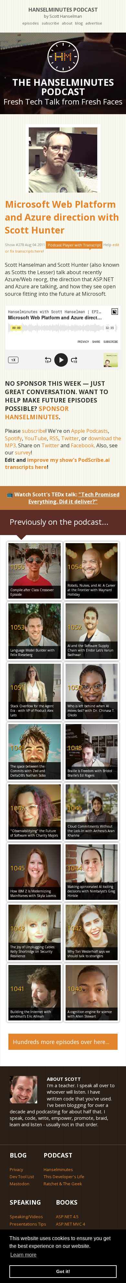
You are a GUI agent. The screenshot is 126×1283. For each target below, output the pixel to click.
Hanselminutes (58, 1169)
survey (23, 452)
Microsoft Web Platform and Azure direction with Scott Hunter (62, 217)
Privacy (16, 1169)
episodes (30, 23)
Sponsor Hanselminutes (36, 412)
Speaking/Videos (26, 1216)
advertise (93, 23)
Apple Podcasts (89, 430)
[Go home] (63, 56)
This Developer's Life (64, 1176)
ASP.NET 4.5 (67, 1216)
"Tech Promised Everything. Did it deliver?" (74, 498)
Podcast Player (74, 245)
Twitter (70, 438)
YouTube (36, 438)
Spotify (13, 438)
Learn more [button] (23, 1255)
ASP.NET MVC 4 (70, 1224)
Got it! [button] (63, 1271)
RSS (53, 438)
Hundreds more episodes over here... (61, 1042)
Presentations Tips (28, 1224)
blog (79, 23)
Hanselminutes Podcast (63, 12)
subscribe (50, 23)
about (67, 23)
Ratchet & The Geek (63, 1184)
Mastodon (19, 1184)
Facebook (82, 445)
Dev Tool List (22, 1176)
